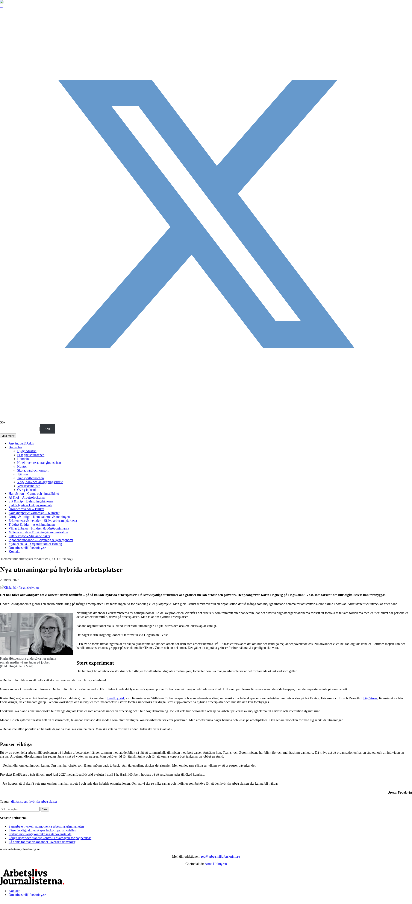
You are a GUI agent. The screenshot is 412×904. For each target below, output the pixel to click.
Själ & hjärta (30, 505)
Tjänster (22, 474)
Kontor (22, 466)
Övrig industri (26, 490)
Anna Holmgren (216, 864)
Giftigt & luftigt (39, 517)
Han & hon (34, 493)
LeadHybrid (115, 698)
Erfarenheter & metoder (43, 520)
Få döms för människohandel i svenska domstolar (42, 842)
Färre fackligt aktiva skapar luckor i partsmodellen (42, 830)
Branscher (15, 447)
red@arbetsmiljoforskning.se (220, 856)
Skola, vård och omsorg (33, 470)
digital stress (19, 801)
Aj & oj (27, 497)
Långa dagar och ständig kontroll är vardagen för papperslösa (50, 838)
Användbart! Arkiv (21, 443)
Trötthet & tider (32, 524)
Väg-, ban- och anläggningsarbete (40, 482)
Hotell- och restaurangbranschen (39, 462)
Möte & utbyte (38, 532)
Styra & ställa (35, 544)
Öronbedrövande (26, 509)
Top (2, 902)
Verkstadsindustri (28, 486)
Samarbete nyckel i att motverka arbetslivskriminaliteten (46, 826)
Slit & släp (31, 501)
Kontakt (14, 551)
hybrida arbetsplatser (43, 801)
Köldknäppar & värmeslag (34, 513)
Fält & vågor (29, 536)
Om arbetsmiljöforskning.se (27, 547)
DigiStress (370, 698)
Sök (2, 422)
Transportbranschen (30, 478)
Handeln (23, 459)
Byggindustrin (26, 451)
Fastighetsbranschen (30, 455)
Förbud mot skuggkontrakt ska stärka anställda (40, 834)
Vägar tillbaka (39, 528)
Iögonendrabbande (41, 540)
